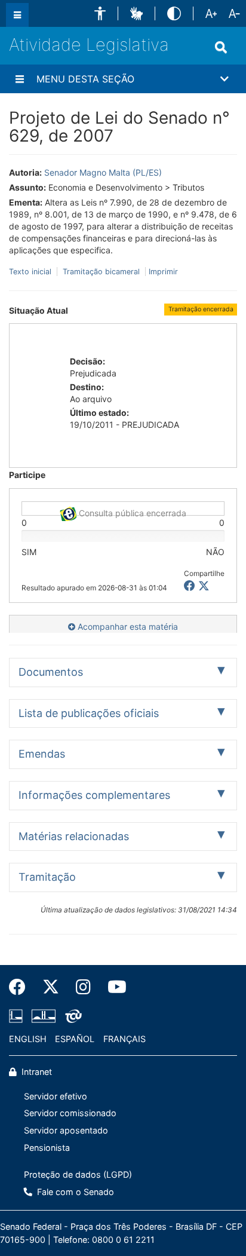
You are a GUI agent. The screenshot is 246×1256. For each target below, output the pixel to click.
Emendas (42, 754)
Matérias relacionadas (74, 836)
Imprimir (163, 271)
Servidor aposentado (66, 1130)
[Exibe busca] (221, 47)
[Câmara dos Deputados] (18, 1016)
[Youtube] (113, 987)
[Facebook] (21, 987)
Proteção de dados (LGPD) (78, 1174)
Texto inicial (31, 271)
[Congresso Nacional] (43, 1016)
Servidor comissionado (70, 1113)
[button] (100, 13)
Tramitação (47, 877)
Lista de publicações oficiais (89, 713)
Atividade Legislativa (89, 44)
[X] (204, 586)
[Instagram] (83, 987)
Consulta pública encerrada (131, 512)
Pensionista (47, 1147)
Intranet (35, 1072)
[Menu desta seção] (20, 79)
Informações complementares (94, 795)
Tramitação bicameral (101, 271)
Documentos (51, 672)
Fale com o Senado (74, 1192)
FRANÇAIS (124, 1039)
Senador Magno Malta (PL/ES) (103, 172)
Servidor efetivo (55, 1096)
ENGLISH (28, 1039)
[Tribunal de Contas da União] (71, 1016)
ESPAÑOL (74, 1039)
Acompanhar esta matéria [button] (126, 626)
